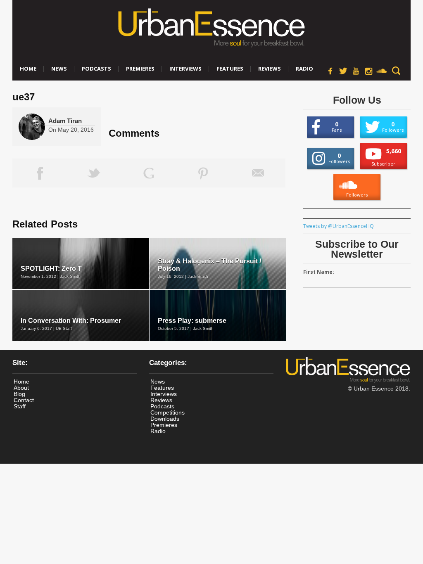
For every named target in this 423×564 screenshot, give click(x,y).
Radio (304, 68)
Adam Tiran (65, 120)
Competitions (167, 412)
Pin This (203, 173)
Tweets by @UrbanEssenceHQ (338, 226)
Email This (258, 173)
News (59, 68)
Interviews (185, 68)
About (21, 387)
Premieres (140, 68)
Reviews (269, 68)
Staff (20, 406)
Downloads (164, 418)
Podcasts (96, 68)
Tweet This (94, 173)
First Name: (318, 271)
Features (229, 68)
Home (28, 68)
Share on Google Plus (148, 173)
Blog (19, 394)
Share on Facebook (39, 173)
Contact (24, 400)
